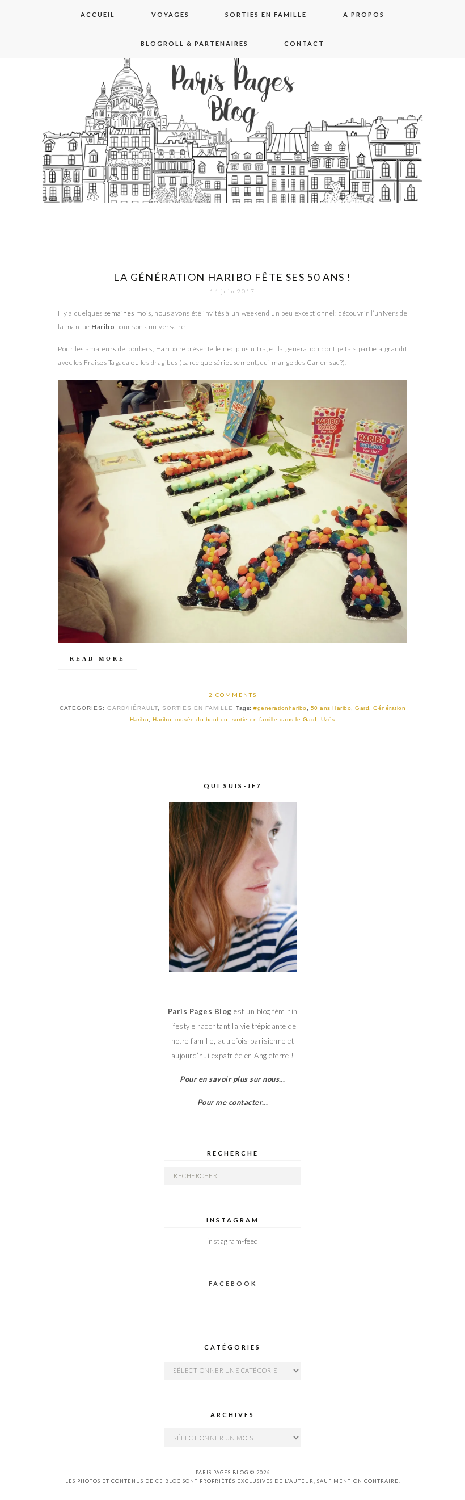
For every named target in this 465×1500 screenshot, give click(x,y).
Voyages (170, 14)
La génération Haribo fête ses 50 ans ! (232, 277)
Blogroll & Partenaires (194, 43)
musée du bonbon (201, 719)
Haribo (162, 719)
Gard (362, 708)
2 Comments (233, 694)
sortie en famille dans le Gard (274, 719)
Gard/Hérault (132, 708)
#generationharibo (280, 708)
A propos (363, 14)
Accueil (98, 14)
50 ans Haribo (331, 708)
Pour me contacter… (232, 1102)
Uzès (328, 719)
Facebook (233, 1283)
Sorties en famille (266, 14)
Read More (97, 659)
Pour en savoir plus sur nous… (232, 1078)
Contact (304, 43)
